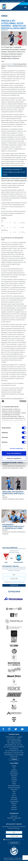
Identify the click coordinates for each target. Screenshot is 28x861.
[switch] (24, 432)
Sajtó (14, 791)
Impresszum (14, 816)
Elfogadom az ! (14, 582)
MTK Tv (14, 795)
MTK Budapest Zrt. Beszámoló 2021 (14, 753)
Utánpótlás (14, 797)
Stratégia (14, 778)
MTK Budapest (14, 774)
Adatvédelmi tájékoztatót (18, 582)
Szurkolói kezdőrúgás (14, 787)
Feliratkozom (14, 585)
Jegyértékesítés (14, 801)
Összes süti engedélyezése (14, 453)
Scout (14, 793)
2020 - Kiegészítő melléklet (14, 741)
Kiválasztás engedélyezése (14, 458)
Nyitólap (14, 766)
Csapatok (14, 770)
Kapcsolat (14, 809)
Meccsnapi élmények (14, 785)
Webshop (14, 803)
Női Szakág (14, 799)
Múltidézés (14, 776)
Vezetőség (14, 779)
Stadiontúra (14, 789)
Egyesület (14, 807)
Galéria (14, 783)
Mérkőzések (14, 772)
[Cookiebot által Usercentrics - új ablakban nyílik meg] (19, 401)
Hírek (14, 768)
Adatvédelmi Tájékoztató (14, 818)
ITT (12, 64)
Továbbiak (14, 759)
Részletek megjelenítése (16, 448)
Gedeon (14, 781)
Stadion (14, 805)
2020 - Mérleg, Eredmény (14, 743)
